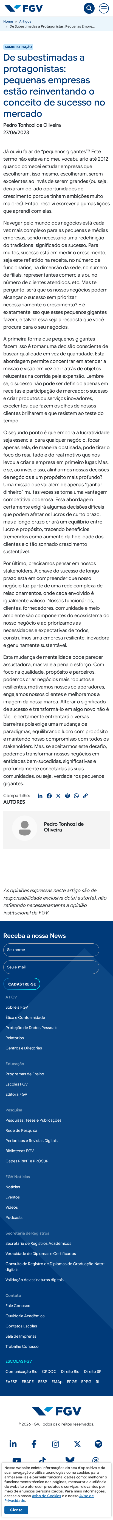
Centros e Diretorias (23, 1048)
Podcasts (13, 1217)
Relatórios (14, 1037)
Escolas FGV (16, 1084)
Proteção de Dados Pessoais (31, 1027)
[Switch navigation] (104, 8)
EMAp (57, 1381)
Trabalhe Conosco (22, 1346)
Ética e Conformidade (25, 1017)
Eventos (12, 1197)
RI (97, 1381)
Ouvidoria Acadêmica (25, 1315)
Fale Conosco (17, 1305)
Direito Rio (70, 1371)
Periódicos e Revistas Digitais (31, 1140)
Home (8, 21)
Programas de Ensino (24, 1073)
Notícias (12, 1186)
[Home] (25, 8)
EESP (42, 1381)
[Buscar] (89, 8)
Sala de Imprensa (20, 1336)
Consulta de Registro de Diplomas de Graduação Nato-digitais (54, 1266)
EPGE (72, 1381)
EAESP (11, 1381)
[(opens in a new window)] (14, 1445)
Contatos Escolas (21, 1326)
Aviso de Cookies (46, 1496)
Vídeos (11, 1207)
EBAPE (28, 1381)
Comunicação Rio (21, 1371)
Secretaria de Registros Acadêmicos (38, 1243)
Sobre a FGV (16, 1007)
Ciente (16, 1510)
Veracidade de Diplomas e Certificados (40, 1253)
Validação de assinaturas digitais (34, 1279)
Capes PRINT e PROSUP (27, 1161)
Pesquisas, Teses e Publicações (33, 1120)
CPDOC (49, 1371)
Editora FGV (16, 1094)
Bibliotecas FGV (19, 1150)
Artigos (25, 21)
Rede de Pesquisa (21, 1130)
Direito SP (92, 1371)
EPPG (86, 1381)
